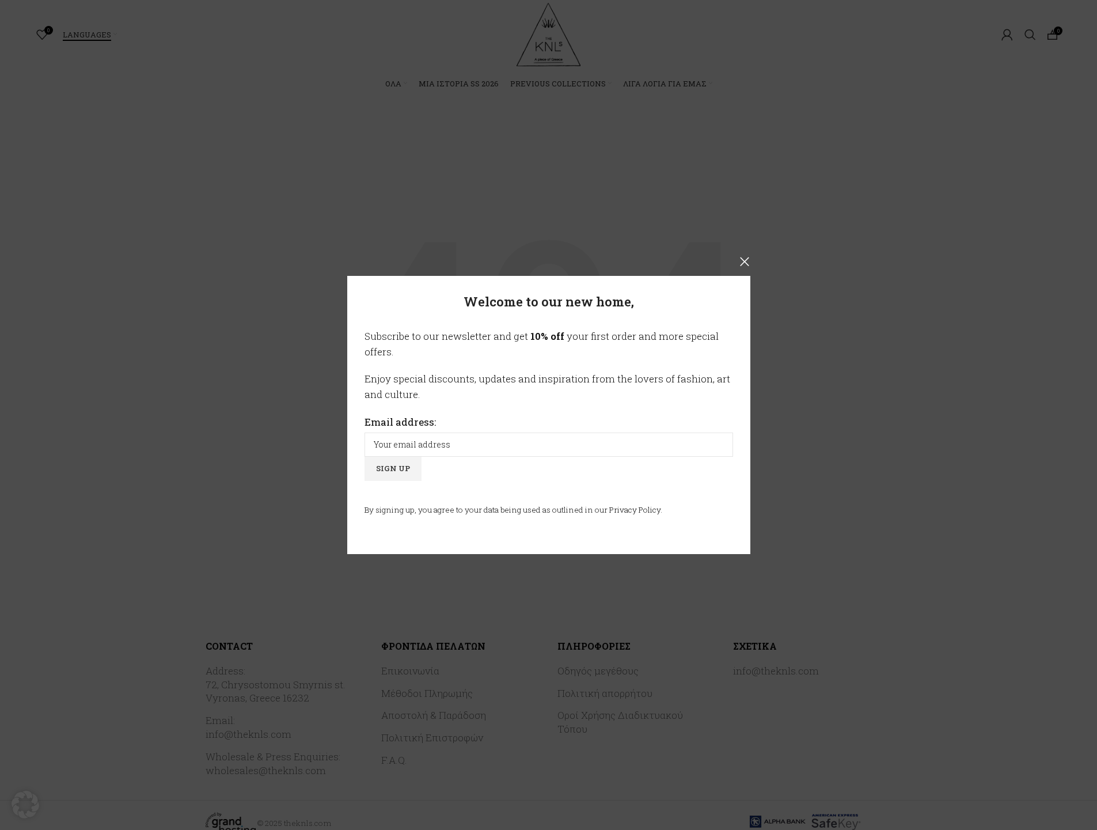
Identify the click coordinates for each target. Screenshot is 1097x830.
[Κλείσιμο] (744, 261)
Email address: (400, 422)
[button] (25, 804)
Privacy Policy (635, 510)
